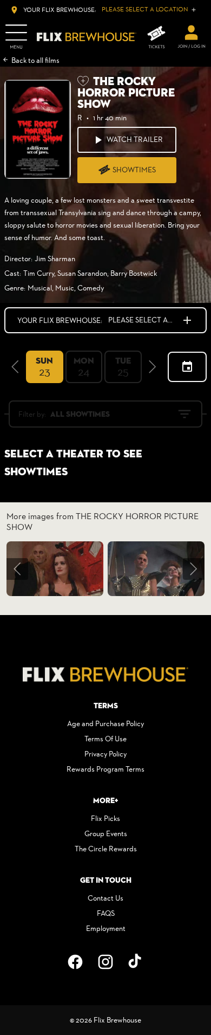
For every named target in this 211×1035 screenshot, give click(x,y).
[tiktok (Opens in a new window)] (135, 962)
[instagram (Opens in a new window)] (105, 962)
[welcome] (191, 37)
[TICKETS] (156, 37)
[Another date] (187, 367)
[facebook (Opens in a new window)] (75, 962)
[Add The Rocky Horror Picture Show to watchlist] (83, 81)
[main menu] (16, 37)
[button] (15, 367)
